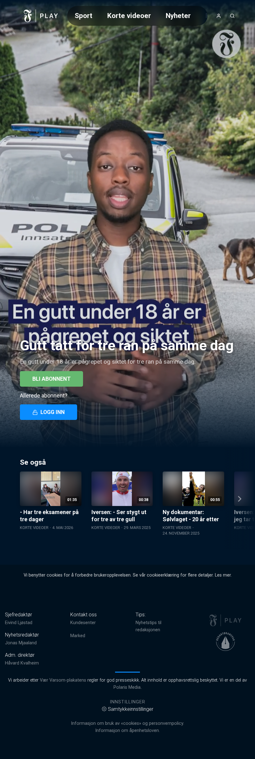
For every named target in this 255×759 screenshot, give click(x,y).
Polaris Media (127, 687)
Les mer (223, 575)
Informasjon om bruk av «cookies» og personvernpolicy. (127, 723)
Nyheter (178, 16)
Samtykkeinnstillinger (130, 709)
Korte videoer (129, 16)
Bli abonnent (51, 379)
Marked (77, 635)
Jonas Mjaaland (21, 643)
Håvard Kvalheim (22, 663)
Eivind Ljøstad (18, 622)
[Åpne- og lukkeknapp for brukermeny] (218, 16)
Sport (83, 16)
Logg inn (52, 412)
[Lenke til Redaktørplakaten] (225, 641)
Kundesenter (83, 622)
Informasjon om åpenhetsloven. (127, 730)
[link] (41, 16)
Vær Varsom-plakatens (63, 680)
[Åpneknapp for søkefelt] (232, 16)
